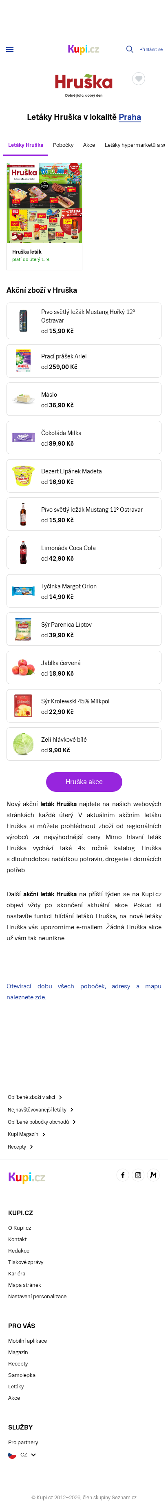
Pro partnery (23, 1442)
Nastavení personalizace (37, 1296)
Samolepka (21, 1375)
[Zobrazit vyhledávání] (130, 49)
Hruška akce (84, 782)
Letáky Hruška (25, 145)
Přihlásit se (151, 49)
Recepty (18, 1364)
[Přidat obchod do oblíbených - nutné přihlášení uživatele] (138, 78)
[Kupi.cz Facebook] (122, 1176)
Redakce (18, 1251)
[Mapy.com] (153, 1176)
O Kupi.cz (19, 1228)
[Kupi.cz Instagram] (138, 1176)
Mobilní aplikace (27, 1341)
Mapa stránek (24, 1285)
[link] (44, 216)
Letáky (16, 1386)
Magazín (18, 1352)
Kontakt (17, 1239)
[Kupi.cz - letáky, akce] (84, 50)
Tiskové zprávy (25, 1262)
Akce (89, 145)
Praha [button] (130, 117)
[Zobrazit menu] (10, 49)
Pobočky (63, 145)
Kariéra (16, 1274)
